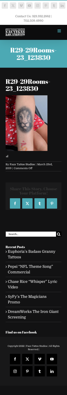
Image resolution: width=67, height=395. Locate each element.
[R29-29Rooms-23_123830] (26, 98)
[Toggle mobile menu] (59, 31)
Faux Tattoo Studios (22, 164)
